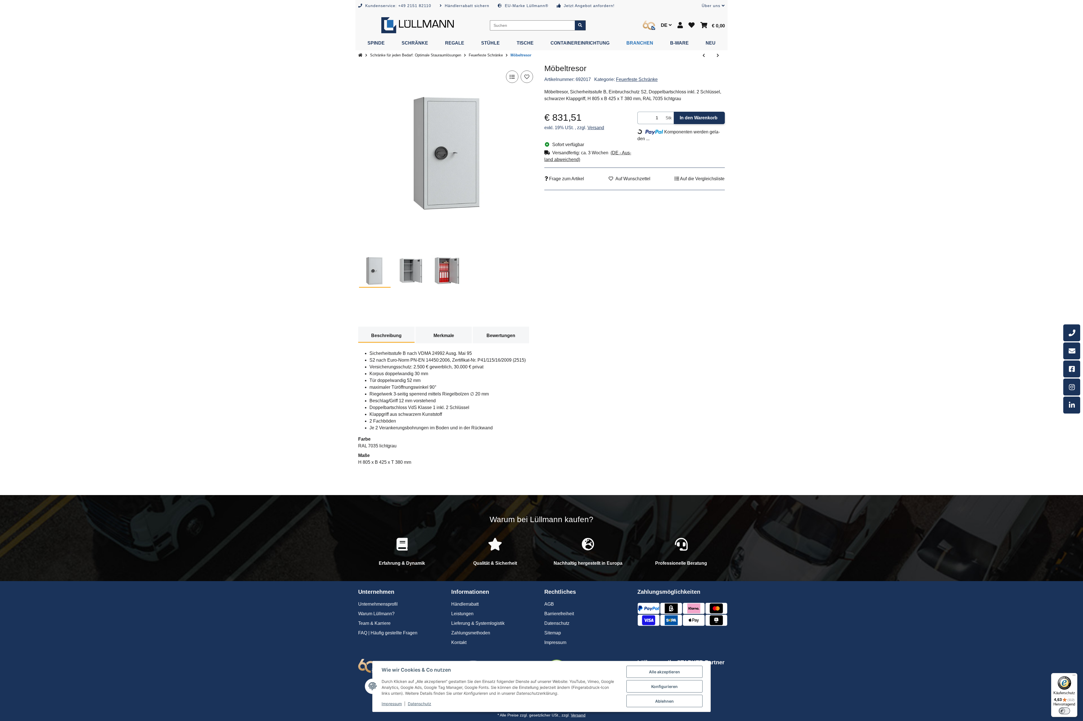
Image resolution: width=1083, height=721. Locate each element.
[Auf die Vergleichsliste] (512, 77)
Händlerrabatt (465, 604)
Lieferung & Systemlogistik (478, 623)
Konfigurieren (664, 686)
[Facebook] (1071, 368)
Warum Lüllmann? (376, 613)
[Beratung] (1071, 332)
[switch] (1064, 710)
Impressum (392, 703)
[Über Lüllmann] (649, 25)
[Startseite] (360, 55)
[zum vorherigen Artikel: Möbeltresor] (704, 55)
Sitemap (552, 632)
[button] (711, 6)
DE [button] (665, 25)
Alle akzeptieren (664, 671)
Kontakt (458, 642)
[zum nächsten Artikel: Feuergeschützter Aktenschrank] (718, 55)
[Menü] (1074, 676)
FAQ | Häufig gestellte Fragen (387, 632)
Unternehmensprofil (378, 604)
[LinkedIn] (1071, 405)
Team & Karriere (374, 623)
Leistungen (462, 613)
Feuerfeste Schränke (637, 79)
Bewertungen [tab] (501, 335)
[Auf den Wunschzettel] (527, 77)
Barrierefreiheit (559, 613)
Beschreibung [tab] (386, 335)
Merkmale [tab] (443, 335)
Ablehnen (664, 701)
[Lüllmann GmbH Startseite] (417, 25)
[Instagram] (1071, 387)
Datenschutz (419, 703)
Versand (595, 127)
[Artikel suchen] (580, 25)
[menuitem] (376, 43)
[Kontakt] (1071, 350)
